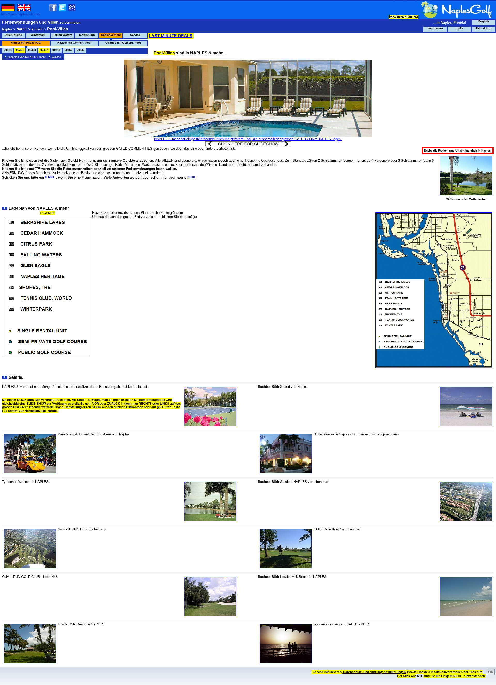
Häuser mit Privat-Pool (26, 42)
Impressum (435, 28)
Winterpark (38, 34)
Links (459, 28)
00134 (8, 49)
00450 (68, 49)
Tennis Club (87, 34)
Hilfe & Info (483, 28)
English (483, 21)
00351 (20, 49)
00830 (80, 49)
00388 (32, 49)
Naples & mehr (111, 34)
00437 (44, 49)
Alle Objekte (13, 34)
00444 (56, 49)
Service (135, 34)
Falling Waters (62, 34)
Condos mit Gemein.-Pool (123, 42)
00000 (93, 49)
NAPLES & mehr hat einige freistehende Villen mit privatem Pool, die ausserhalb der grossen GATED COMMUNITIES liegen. (248, 139)
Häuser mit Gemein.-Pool (74, 42)
